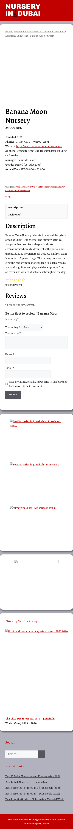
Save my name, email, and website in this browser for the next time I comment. (38, 384)
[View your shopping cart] (57, 10)
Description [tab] (15, 207)
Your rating (12, 327)
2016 (7, 197)
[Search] (41, 754)
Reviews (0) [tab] (14, 214)
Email (9, 368)
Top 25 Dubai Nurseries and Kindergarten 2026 (32, 776)
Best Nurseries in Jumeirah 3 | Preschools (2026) (33, 787)
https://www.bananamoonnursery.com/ (39, 146)
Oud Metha (22, 35)
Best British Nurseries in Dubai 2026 (26, 782)
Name (9, 354)
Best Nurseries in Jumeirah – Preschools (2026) (32, 793)
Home (8, 31)
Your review (13, 333)
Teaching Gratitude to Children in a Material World (34, 799)
